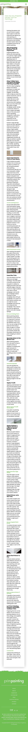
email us (14, 701)
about (14, 690)
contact (14, 704)
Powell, (24, 714)
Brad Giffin (8, 21)
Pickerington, (17, 719)
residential (14, 693)
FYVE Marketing (14, 724)
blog (14, 697)
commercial (14, 695)
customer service (14, 699)
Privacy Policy (17, 722)
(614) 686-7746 (14, 1)
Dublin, (4, 715)
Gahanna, (16, 717)
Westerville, (14, 715)
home (14, 688)
